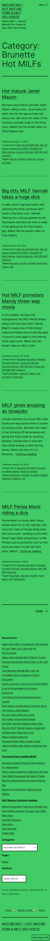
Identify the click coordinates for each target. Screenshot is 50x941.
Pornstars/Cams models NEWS (19, 756)
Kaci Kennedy (9, 828)
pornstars (6, 162)
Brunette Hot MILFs (19, 148)
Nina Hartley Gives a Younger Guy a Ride (24, 811)
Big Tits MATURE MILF (28, 145)
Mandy (32, 373)
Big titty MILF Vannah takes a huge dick (23, 728)
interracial (42, 263)
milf (11, 267)
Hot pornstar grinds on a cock (18, 715)
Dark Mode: (38, 937)
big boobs (15, 475)
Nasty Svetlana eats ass (15, 737)
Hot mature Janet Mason (15, 710)
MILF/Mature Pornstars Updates (19, 800)
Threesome (17, 377)
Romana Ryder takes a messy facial (21, 741)
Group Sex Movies (29, 363)
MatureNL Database (14, 893)
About (5, 861)
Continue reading (26, 454)
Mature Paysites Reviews (36, 889)
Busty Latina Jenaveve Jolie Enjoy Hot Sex (25, 771)
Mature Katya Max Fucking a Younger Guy (24, 806)
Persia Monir (19, 579)
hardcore (31, 159)
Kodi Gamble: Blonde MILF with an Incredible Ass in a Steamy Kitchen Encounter (20, 675)
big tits (13, 159)
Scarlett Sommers (11, 820)
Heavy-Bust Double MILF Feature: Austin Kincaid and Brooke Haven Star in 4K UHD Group (25, 662)
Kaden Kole (8, 833)
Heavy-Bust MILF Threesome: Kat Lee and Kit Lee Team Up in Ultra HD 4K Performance (25, 648)
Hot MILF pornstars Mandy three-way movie (23, 301)
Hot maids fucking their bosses (19, 719)
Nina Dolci (7, 815)
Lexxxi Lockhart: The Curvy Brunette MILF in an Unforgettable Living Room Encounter (25, 688)
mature (40, 159)
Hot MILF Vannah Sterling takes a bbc (22, 723)
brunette (22, 159)
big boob (14, 263)
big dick (25, 575)
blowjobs (25, 475)
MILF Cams (5, 889)
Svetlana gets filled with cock (18, 732)
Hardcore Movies (24, 152)
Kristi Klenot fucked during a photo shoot (24, 706)
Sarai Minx (7, 824)
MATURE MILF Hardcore (13, 370)
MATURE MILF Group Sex (32, 366)
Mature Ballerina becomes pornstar (18, 889)
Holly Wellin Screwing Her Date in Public (23, 776)
